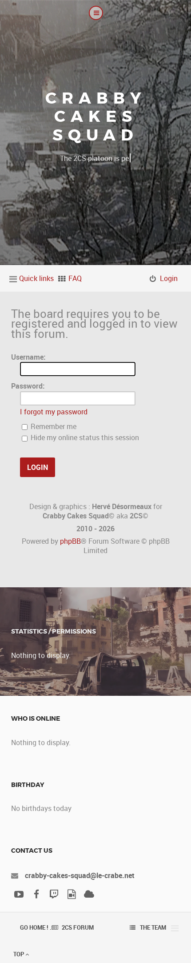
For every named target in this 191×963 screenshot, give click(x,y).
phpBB (70, 541)
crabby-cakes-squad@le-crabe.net (80, 875)
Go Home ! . (36, 927)
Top (19, 954)
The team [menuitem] (153, 927)
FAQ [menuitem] (75, 278)
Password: (28, 386)
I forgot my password (54, 412)
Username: (28, 357)
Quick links (36, 278)
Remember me (52, 426)
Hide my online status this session (84, 437)
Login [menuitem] (169, 278)
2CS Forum (78, 927)
